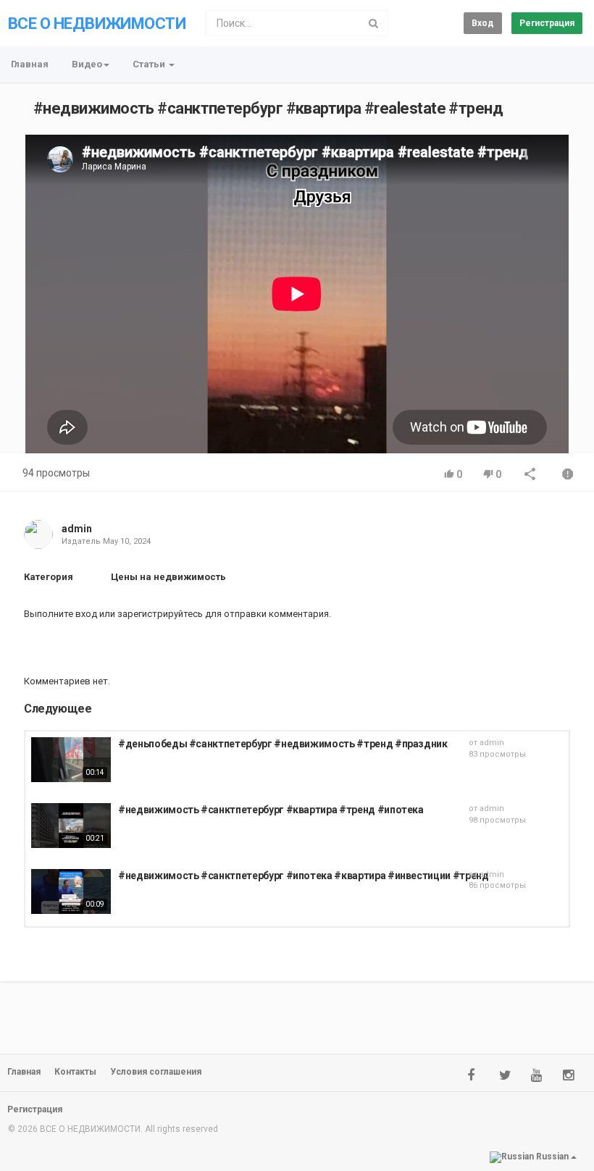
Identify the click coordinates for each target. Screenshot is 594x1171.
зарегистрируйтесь (160, 613)
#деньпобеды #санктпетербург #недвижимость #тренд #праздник (283, 744)
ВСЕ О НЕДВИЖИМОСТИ (96, 23)
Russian (552, 1156)
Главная (30, 64)
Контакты (75, 1072)
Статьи (150, 64)
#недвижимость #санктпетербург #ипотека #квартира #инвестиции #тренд (303, 875)
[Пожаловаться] (568, 475)
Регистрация (546, 23)
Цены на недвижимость (168, 576)
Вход (483, 23)
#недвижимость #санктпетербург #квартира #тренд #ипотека (271, 809)
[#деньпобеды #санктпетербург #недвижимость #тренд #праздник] (71, 759)
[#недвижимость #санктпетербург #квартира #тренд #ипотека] (71, 825)
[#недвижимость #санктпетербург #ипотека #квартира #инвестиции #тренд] (71, 891)
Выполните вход (60, 613)
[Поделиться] (530, 475)
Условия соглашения (155, 1072)
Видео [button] (87, 64)
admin (77, 528)
